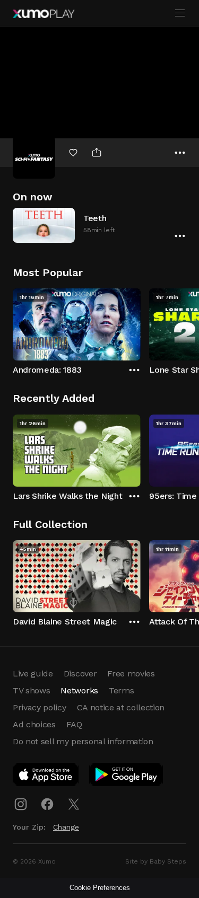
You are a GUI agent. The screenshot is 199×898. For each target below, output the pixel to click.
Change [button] (66, 827)
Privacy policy (39, 707)
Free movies (130, 673)
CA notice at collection (121, 707)
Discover (80, 673)
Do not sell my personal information (83, 741)
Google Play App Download (126, 776)
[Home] (43, 14)
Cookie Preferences (100, 888)
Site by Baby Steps (155, 861)
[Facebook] (47, 804)
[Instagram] (21, 804)
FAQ (74, 724)
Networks (79, 690)
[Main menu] (180, 13)
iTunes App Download (46, 776)
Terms (121, 690)
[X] (74, 804)
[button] (99, 225)
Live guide (33, 673)
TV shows (31, 690)
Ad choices (34, 724)
